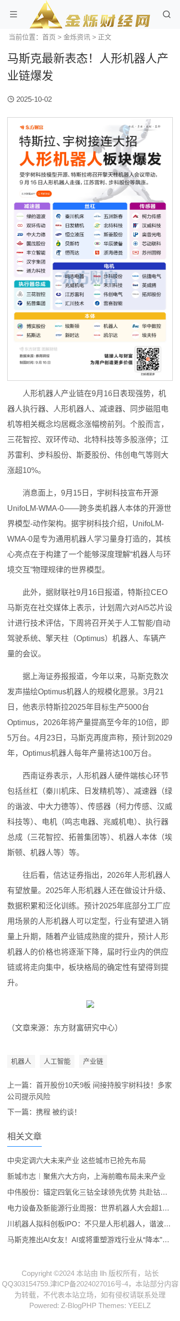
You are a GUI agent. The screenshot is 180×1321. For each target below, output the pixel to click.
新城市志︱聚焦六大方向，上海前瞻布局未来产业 (86, 1176)
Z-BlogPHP (78, 1305)
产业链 (93, 1061)
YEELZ (139, 1305)
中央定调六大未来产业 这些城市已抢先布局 (76, 1160)
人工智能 (57, 1061)
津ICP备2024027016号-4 (89, 1284)
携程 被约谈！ (58, 1112)
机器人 (21, 1061)
